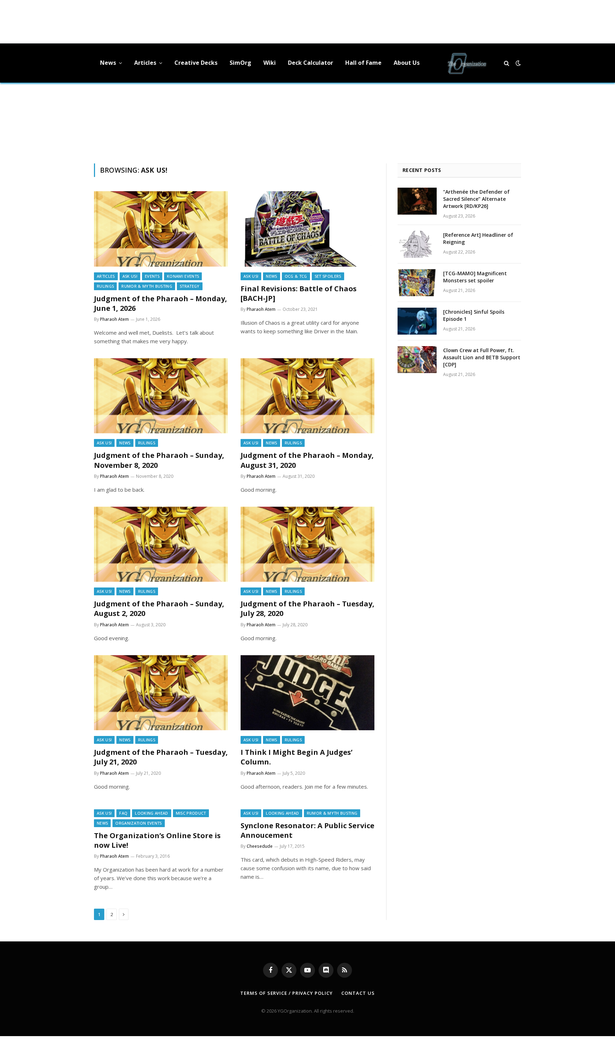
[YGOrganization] (467, 63)
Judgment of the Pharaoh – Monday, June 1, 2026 (160, 303)
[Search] (507, 63)
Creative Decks (195, 63)
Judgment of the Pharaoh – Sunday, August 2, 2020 (159, 608)
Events (152, 276)
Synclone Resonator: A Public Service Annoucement (307, 830)
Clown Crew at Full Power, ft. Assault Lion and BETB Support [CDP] (481, 357)
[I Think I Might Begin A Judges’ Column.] (307, 693)
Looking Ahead (151, 813)
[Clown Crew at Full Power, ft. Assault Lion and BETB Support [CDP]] (417, 359)
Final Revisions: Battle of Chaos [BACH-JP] (299, 293)
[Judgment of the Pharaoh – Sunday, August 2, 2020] (161, 544)
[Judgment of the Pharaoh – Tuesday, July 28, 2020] (307, 544)
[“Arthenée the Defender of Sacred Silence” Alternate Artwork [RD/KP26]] (417, 201)
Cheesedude (260, 846)
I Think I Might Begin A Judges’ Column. (296, 757)
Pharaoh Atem (114, 319)
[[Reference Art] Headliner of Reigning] (417, 244)
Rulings (105, 286)
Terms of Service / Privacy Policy (286, 993)
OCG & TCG (296, 276)
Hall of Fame (363, 63)
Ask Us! (129, 276)
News (108, 63)
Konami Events (183, 276)
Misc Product (191, 813)
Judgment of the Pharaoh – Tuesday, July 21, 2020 (161, 757)
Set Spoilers (328, 276)
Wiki (269, 63)
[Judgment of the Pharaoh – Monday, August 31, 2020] (307, 396)
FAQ (123, 813)
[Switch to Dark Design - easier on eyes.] (517, 63)
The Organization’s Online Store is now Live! (157, 840)
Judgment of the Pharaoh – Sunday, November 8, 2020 (159, 460)
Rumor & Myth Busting (146, 286)
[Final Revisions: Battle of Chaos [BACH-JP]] (307, 229)
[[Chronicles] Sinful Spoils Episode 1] (417, 321)
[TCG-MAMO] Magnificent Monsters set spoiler (475, 277)
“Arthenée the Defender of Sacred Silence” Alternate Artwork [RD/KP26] (476, 198)
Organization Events (138, 823)
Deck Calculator (310, 63)
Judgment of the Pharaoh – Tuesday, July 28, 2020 (307, 608)
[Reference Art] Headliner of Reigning (478, 238)
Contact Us (357, 993)
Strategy (190, 286)
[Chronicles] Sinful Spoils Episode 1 (473, 315)
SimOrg (240, 63)
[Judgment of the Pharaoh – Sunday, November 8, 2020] (161, 396)
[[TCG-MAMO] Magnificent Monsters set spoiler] (417, 282)
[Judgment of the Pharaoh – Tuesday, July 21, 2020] (161, 693)
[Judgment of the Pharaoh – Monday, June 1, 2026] (161, 229)
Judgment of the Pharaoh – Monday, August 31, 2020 (307, 460)
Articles (145, 63)
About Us (407, 63)
